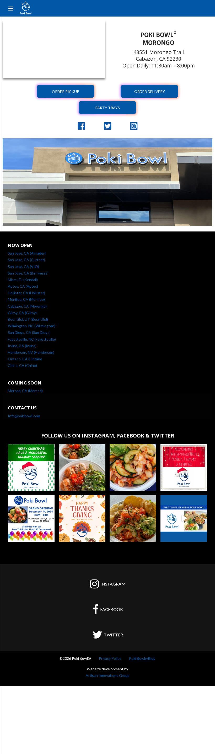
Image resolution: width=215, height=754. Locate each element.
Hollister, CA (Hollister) (26, 293)
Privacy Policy (110, 658)
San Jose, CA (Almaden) (27, 253)
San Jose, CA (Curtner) (26, 259)
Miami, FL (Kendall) (23, 279)
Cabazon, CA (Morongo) (27, 306)
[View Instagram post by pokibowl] (50, 486)
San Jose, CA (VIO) (23, 266)
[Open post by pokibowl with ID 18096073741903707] (31, 467)
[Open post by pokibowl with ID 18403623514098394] (133, 467)
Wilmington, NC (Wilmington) (31, 326)
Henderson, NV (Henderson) (31, 352)
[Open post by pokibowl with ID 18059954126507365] (82, 467)
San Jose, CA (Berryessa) (28, 273)
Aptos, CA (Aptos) (23, 286)
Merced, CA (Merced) (25, 390)
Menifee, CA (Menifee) (26, 299)
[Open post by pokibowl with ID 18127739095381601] (133, 518)
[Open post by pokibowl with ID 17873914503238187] (183, 467)
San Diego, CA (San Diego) (29, 332)
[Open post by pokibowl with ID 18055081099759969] (82, 518)
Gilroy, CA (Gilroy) (22, 312)
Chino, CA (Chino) (22, 365)
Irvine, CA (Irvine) (22, 346)
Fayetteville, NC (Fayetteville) (32, 339)
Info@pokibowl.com (24, 416)
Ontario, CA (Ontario (25, 359)
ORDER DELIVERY (149, 91)
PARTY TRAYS (107, 108)
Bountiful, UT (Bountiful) (28, 319)
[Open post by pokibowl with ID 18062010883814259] (183, 518)
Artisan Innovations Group (108, 675)
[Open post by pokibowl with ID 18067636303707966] (31, 518)
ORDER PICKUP (65, 91)
